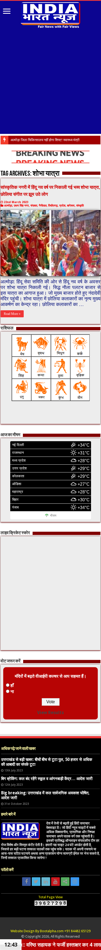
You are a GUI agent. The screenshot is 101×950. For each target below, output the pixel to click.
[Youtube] (55, 881)
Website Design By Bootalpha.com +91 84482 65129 (50, 931)
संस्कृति (80, 205)
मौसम (53, 515)
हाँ (12, 685)
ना (12, 691)
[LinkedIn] (45, 881)
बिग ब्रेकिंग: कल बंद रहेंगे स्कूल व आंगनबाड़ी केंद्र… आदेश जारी (46, 778)
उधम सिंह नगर (21, 205)
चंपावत (33, 205)
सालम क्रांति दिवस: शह (25, 140)
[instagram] (75, 881)
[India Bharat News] (51, 14)
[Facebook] (26, 881)
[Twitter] (36, 881)
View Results (50, 712)
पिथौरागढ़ (53, 205)
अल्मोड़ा (8, 205)
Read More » (12, 314)
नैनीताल (43, 205)
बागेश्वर (71, 205)
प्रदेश (62, 205)
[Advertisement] (50, 81)
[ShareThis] (65, 881)
